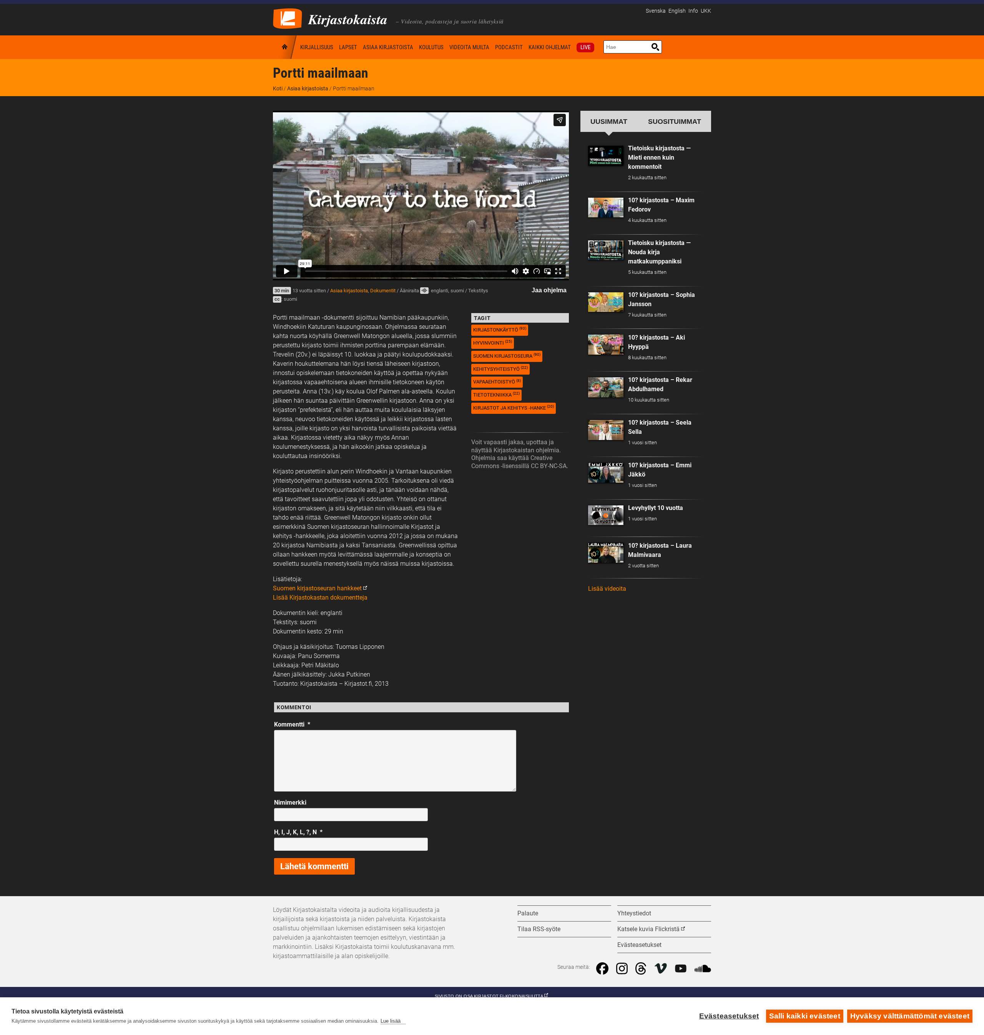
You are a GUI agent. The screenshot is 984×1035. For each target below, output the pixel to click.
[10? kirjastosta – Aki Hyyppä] (605, 345)
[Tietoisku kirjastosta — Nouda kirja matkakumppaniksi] (605, 250)
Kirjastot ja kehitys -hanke (513, 407)
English (677, 11)
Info (693, 11)
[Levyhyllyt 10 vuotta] (605, 515)
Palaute (527, 913)
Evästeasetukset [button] (639, 944)
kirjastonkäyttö (499, 329)
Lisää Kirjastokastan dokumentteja (320, 597)
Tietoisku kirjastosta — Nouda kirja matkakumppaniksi (659, 252)
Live (585, 47)
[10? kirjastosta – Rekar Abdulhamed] (605, 387)
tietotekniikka (496, 394)
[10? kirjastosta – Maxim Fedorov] (605, 208)
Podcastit (509, 47)
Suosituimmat (674, 121)
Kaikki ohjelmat (550, 47)
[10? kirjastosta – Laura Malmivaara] (605, 553)
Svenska (656, 11)
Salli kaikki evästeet (804, 1016)
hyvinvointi (492, 342)
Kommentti (292, 724)
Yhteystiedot (634, 913)
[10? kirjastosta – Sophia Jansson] (605, 302)
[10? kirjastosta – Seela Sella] (605, 430)
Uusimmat (608, 121)
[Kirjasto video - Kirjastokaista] (287, 18)
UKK (706, 11)
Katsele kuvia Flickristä (648, 929)
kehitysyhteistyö (500, 368)
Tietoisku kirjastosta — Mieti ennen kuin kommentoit (659, 157)
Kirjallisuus (316, 47)
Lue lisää (391, 1021)
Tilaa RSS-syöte (538, 929)
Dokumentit (383, 290)
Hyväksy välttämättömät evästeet (909, 1016)
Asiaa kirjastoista (388, 47)
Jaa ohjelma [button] (549, 290)
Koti (285, 47)
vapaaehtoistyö (497, 381)
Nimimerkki (290, 802)
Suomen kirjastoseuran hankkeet (317, 588)
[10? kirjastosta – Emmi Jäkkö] (605, 473)
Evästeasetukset (729, 1016)
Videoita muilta (469, 47)
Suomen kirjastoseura (506, 355)
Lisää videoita (607, 588)
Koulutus (431, 47)
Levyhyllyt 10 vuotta (655, 508)
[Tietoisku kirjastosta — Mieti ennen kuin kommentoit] (605, 156)
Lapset (348, 47)
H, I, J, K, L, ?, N (298, 832)
